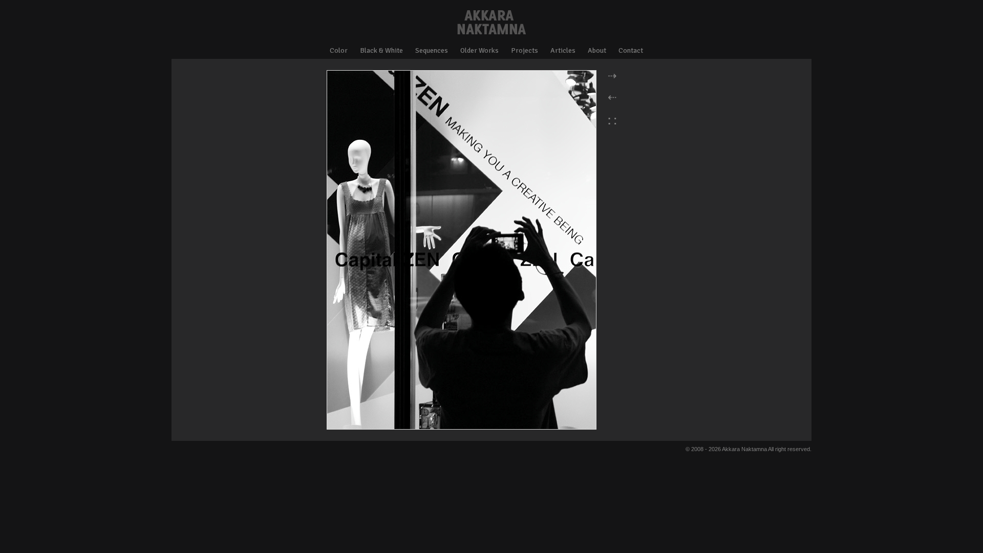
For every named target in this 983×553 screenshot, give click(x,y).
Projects (524, 50)
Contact (630, 50)
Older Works (479, 50)
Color (339, 50)
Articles (562, 50)
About (597, 50)
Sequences (431, 50)
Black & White (381, 50)
